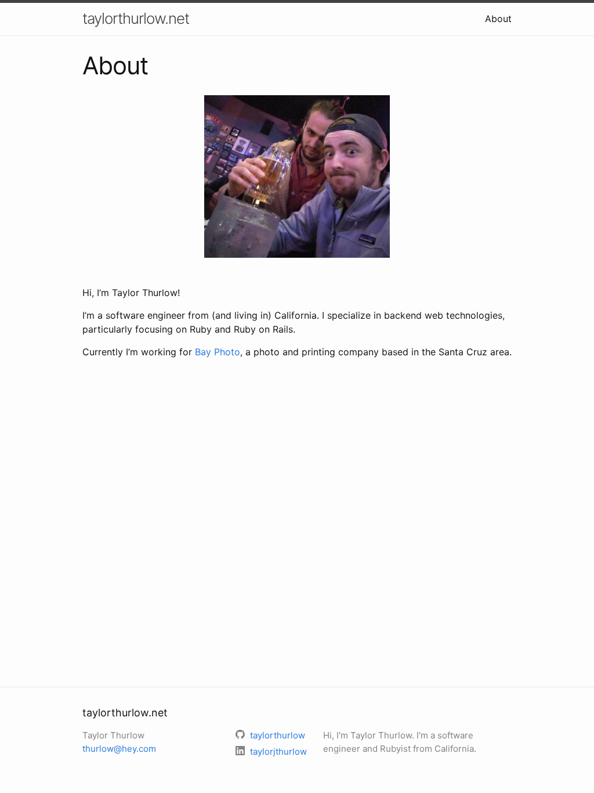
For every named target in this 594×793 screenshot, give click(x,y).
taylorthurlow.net (135, 18)
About (498, 18)
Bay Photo (217, 352)
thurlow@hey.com (119, 748)
